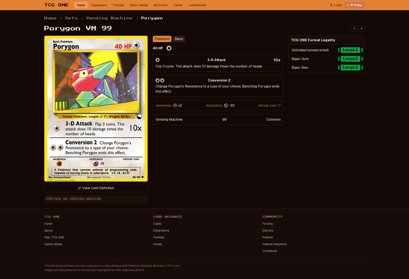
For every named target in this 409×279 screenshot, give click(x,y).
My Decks (161, 5)
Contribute (269, 251)
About (48, 230)
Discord (267, 230)
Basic (179, 39)
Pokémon (162, 39)
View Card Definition (98, 188)
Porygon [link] (152, 18)
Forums (267, 224)
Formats (118, 5)
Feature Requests (274, 244)
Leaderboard (197, 5)
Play (356, 5)
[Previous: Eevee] (354, 28)
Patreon (267, 237)
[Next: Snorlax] (361, 28)
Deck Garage (139, 5)
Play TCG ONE (54, 237)
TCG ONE (56, 5)
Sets (71, 18)
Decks (157, 244)
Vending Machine (109, 18)
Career (178, 5)
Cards (81, 5)
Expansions (99, 5)
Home (50, 18)
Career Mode (53, 244)
